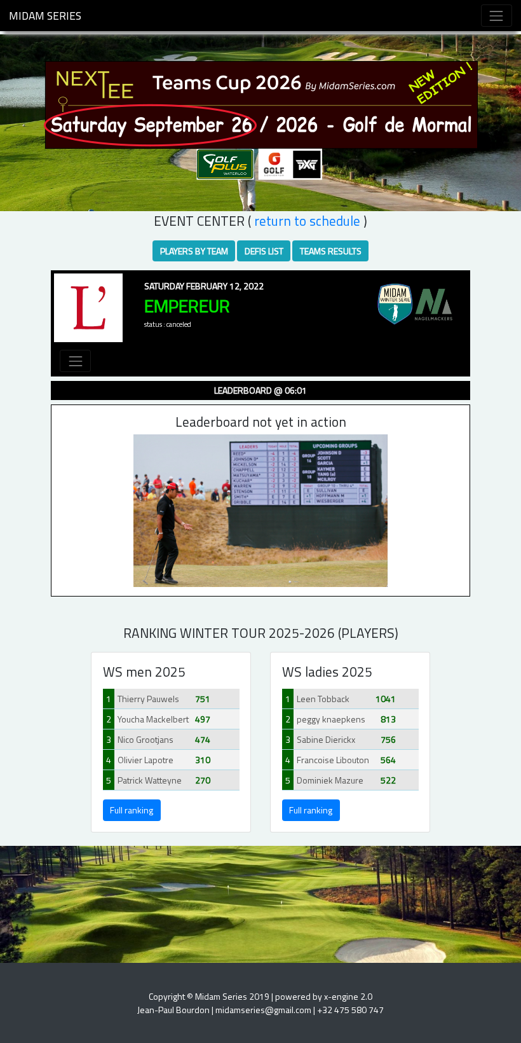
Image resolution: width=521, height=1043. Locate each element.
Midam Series (45, 15)
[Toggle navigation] (496, 15)
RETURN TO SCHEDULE (307, 221)
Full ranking (131, 810)
